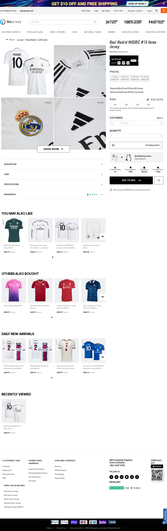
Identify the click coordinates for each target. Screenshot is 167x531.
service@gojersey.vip (8, 11)
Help (96, 11)
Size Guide (32, 481)
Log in (149, 11)
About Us (58, 466)
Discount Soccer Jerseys (12, 503)
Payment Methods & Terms (38, 473)
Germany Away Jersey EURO (13, 305)
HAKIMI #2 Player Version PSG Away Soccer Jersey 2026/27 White (13, 367)
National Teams (92, 32)
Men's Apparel (58, 32)
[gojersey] (10, 22)
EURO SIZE (42, 40)
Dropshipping (59, 474)
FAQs (4, 478)
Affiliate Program (61, 470)
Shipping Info (6, 470)
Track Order (85, 11)
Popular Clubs (35, 32)
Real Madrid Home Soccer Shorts (91, 247)
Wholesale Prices (8, 474)
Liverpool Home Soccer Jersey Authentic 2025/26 (66, 307)
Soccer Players (130, 32)
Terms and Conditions (77, 528)
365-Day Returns (34, 477)
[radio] (90, 194)
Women (111, 32)
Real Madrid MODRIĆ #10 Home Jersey (12, 427)
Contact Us (6, 466)
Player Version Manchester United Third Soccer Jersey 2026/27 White (65, 367)
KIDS (75, 32)
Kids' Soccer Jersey (10, 495)
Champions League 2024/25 (13, 507)
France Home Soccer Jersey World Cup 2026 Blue (92, 307)
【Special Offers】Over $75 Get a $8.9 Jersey (126, 88)
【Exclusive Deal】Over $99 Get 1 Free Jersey (127, 92)
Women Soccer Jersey (11, 499)
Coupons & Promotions (37, 469)
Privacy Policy (60, 528)
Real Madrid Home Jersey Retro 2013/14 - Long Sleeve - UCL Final (39, 247)
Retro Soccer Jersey (11, 491)
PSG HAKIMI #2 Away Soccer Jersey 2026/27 (39, 367)
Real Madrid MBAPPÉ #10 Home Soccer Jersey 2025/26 (66, 247)
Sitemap (49, 528)
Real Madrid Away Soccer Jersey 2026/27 (12, 247)
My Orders (106, 11)
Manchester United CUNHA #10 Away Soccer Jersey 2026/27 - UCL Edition (93, 367)
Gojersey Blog (59, 478)
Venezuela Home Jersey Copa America (39, 307)
